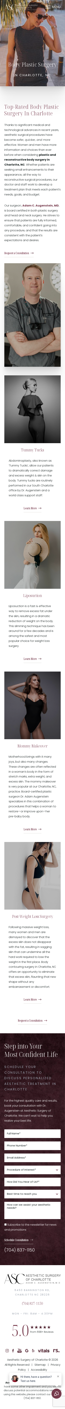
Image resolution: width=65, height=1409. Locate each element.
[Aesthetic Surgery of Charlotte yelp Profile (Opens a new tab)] (33, 1350)
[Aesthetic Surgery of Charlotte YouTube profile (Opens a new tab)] (19, 1350)
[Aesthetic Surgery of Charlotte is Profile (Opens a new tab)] (56, 1350)
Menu (56, 7)
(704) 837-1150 (19, 1250)
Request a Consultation (16, 253)
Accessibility (39, 1370)
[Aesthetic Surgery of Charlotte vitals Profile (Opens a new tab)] (44, 1350)
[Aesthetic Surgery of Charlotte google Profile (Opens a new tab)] (26, 1350)
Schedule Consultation (16, 1240)
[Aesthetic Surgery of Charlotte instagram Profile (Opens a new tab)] (7, 1350)
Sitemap (40, 1365)
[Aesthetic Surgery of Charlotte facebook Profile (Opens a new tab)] (13, 1350)
